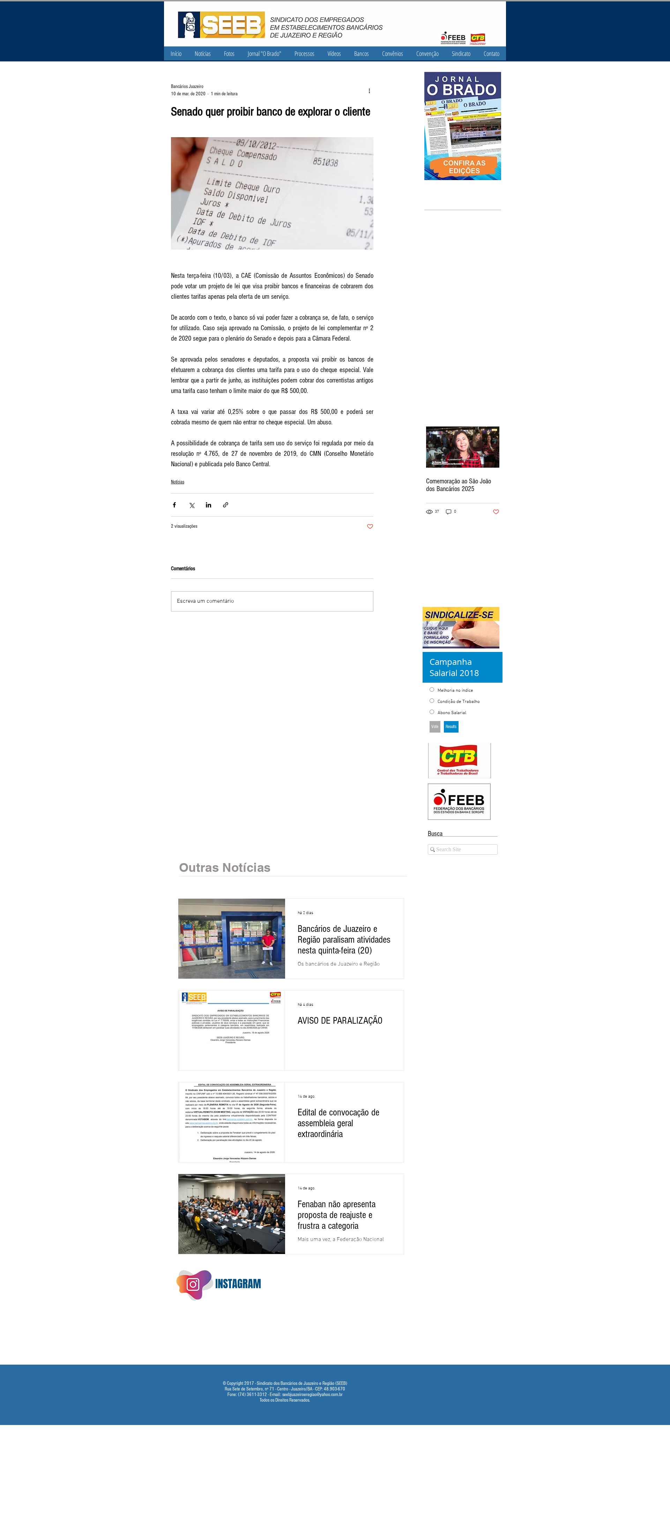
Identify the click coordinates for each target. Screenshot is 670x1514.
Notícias (177, 482)
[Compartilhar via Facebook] (174, 505)
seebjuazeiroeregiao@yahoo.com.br (312, 1394)
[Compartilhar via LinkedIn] (208, 505)
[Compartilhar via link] (225, 505)
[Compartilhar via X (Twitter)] (191, 505)
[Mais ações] (369, 90)
